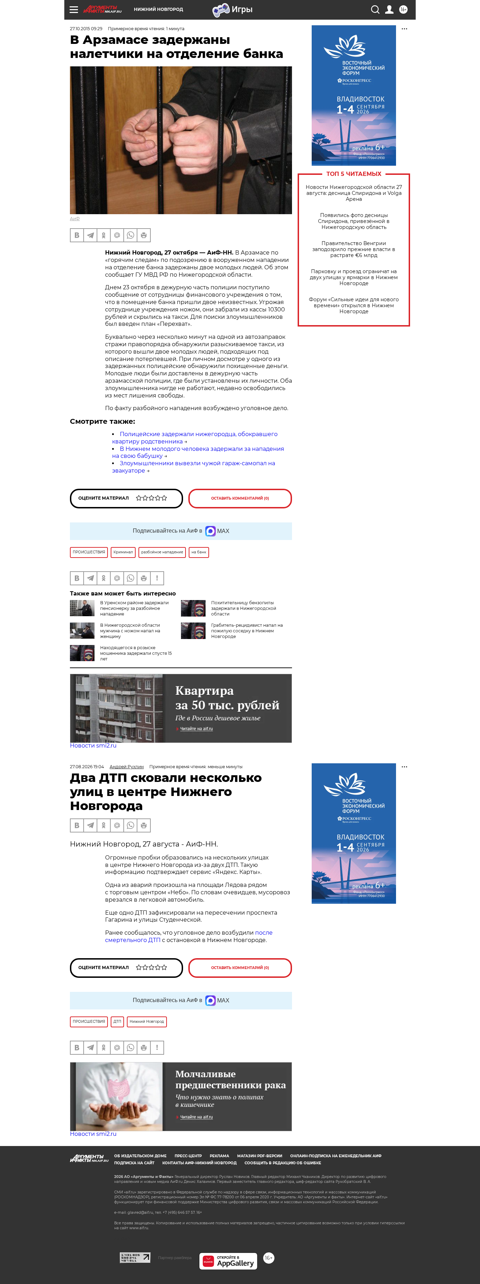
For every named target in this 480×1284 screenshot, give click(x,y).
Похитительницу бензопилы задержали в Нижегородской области (243, 608)
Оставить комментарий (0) (240, 498)
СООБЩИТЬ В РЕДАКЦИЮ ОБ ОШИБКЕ (283, 1163)
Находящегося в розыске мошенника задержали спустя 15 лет (136, 653)
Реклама (219, 1156)
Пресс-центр (188, 1156)
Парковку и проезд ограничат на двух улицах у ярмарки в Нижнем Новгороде (354, 278)
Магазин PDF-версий (259, 1156)
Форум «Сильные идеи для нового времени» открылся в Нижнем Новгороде (354, 306)
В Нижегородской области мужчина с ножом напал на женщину (130, 631)
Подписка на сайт (134, 1163)
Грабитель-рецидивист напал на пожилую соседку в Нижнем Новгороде (247, 631)
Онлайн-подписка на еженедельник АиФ (336, 1156)
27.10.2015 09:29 (86, 28)
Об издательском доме (140, 1156)
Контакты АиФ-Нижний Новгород (199, 1163)
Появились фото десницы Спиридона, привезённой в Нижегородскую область (354, 221)
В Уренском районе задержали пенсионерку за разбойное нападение (134, 608)
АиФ (75, 218)
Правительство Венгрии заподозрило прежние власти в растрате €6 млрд (353, 249)
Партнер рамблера (175, 1258)
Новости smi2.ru (93, 745)
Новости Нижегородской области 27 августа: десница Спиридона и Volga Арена (354, 193)
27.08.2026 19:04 (87, 766)
